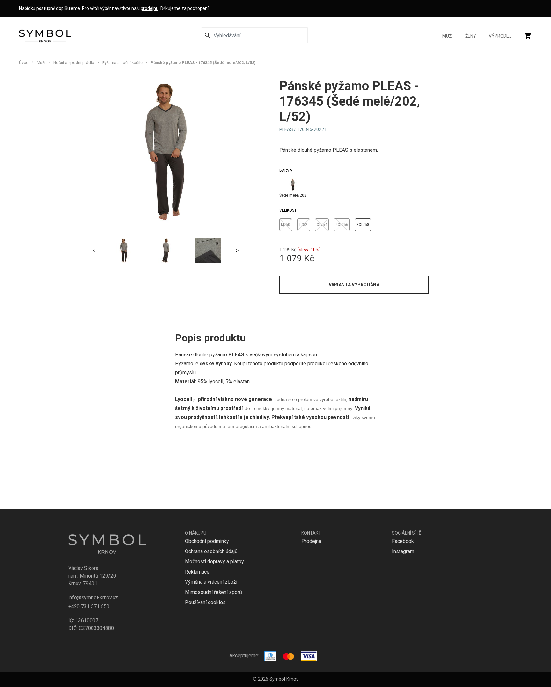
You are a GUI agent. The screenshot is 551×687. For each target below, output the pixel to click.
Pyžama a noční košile (122, 62)
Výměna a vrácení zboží (211, 582)
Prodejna (311, 541)
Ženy (470, 36)
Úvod (24, 62)
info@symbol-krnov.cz (93, 598)
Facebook (403, 541)
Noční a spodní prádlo (73, 62)
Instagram (403, 551)
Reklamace (197, 572)
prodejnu (149, 8)
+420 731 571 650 (88, 606)
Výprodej (500, 36)
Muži (447, 36)
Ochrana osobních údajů (211, 551)
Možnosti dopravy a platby (214, 562)
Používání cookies (205, 602)
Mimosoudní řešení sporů (213, 592)
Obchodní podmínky (207, 541)
